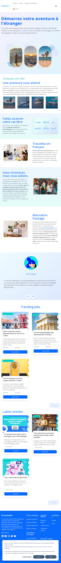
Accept (39, 556)
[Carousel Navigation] (30, 297)
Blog (21, 3)
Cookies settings (27, 556)
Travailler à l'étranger (30, 3)
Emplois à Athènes (31, 522)
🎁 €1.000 (16, 9)
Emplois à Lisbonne (31, 519)
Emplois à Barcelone (32, 525)
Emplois (15, 3)
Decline (51, 556)
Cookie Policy (44, 546)
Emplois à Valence (31, 528)
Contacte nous (45, 525)
